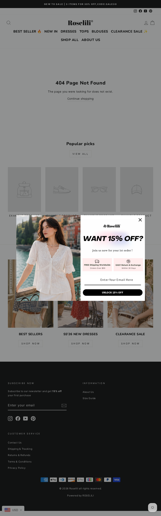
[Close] (140, 220)
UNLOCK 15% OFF (112, 292)
